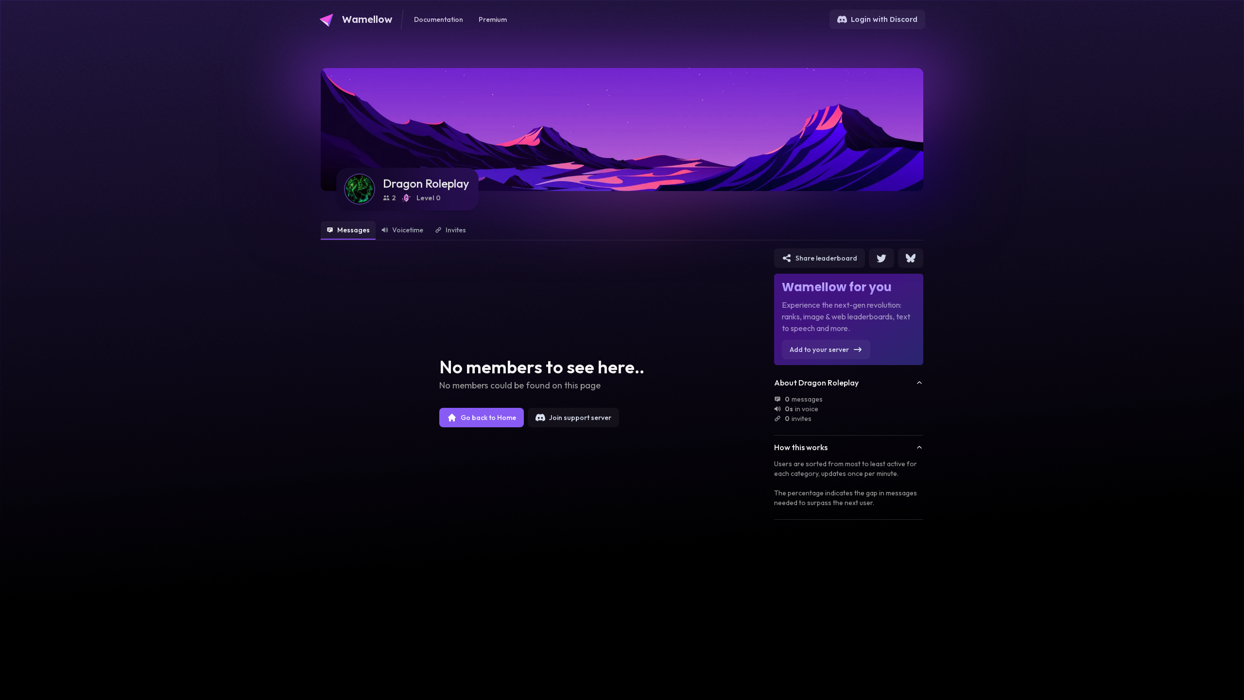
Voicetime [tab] (407, 230)
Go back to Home (488, 417)
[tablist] (622, 231)
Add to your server (819, 349)
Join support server (580, 417)
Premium (493, 19)
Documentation (438, 19)
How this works (801, 447)
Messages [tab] (353, 230)
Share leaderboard (826, 258)
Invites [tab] (456, 230)
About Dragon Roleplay (816, 382)
